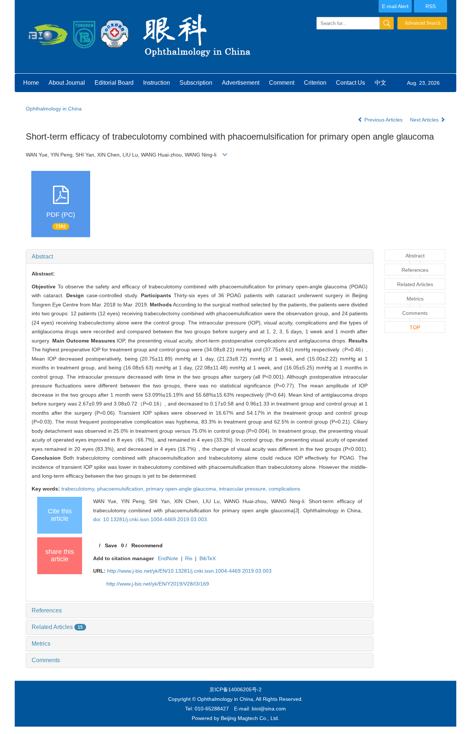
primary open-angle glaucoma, (182, 489)
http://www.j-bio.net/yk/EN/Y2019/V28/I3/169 (157, 584)
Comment (281, 83)
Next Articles (425, 120)
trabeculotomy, (79, 489)
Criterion (315, 83)
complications (284, 489)
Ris (188, 558)
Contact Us (350, 83)
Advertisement (240, 83)
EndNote (168, 558)
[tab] (199, 257)
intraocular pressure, (244, 489)
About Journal (67, 83)
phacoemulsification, (121, 489)
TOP (415, 327)
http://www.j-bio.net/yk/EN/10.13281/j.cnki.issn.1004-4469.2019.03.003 (189, 571)
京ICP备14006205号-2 (235, 689)
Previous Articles (383, 120)
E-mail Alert (395, 6)
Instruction (156, 83)
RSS (430, 6)
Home (31, 83)
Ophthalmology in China (54, 109)
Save (111, 545)
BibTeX (207, 558)
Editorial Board (114, 83)
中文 (380, 83)
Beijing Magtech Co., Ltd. (250, 718)
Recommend (147, 545)
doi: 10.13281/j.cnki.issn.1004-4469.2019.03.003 (150, 519)
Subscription (196, 83)
